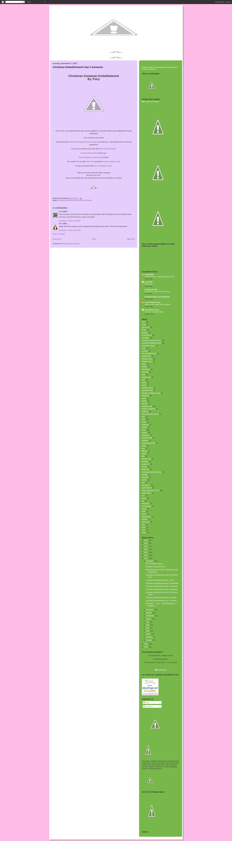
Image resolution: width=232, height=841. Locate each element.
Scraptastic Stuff (151, 289)
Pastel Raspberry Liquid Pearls (90, 157)
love (143, 483)
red (143, 501)
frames (144, 454)
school (144, 509)
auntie (144, 398)
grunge (144, 467)
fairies (144, 446)
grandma (145, 461)
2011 (146, 555)
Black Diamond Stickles (107, 149)
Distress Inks (146, 356)
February (149, 637)
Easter (144, 364)
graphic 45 (146, 464)
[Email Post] (79, 198)
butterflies (145, 425)
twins (144, 530)
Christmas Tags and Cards (155, 567)
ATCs (144, 322)
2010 (146, 558)
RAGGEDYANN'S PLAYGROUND (157, 297)
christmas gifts (147, 438)
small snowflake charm (112, 162)
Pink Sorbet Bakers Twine (102, 166)
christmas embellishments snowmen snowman (75, 200)
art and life (149, 282)
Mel (60, 211)
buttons (144, 427)
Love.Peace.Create (152, 310)
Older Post (131, 239)
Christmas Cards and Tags (151, 340)
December (150, 561)
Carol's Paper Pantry (153, 302)
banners (145, 404)
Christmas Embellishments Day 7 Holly (160, 580)
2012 (146, 552)
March (148, 634)
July (147, 622)
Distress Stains (147, 361)
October (149, 613)
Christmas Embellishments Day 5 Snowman (78, 67)
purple (144, 498)
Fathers (144, 367)
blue (143, 417)
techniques (146, 522)
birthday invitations (148, 409)
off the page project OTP (150, 490)
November (150, 610)
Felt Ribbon (146, 369)
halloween (145, 469)
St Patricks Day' (147, 388)
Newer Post (57, 239)
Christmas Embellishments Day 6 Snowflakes (162, 583)
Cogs (144, 348)
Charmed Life (147, 335)
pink (143, 496)
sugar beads (146, 517)
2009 (146, 644)
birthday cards (147, 406)
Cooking (145, 351)
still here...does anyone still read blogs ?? (158, 304)
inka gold (145, 477)
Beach (144, 330)
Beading (145, 333)
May (148, 628)
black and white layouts (150, 414)
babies (144, 401)
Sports (144, 385)
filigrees (145, 451)
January (149, 640)
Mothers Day (146, 377)
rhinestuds (145, 504)
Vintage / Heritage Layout (151, 393)
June (148, 625)
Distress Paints (147, 359)
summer (145, 519)
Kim (60, 224)
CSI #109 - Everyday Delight (154, 312)
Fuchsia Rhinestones (90, 153)
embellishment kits (148, 443)
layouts (144, 480)
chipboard (145, 435)
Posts (147, 703)
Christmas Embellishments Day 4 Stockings (161, 589)
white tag (78, 162)
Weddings (145, 396)
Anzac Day (146, 327)
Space (144, 383)
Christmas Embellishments (151, 343)
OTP (143, 380)
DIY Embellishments (149, 354)
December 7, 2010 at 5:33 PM (69, 221)
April (148, 631)
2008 (146, 647)
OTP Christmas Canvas (154, 564)
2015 (146, 543)
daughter (145, 440)
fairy (143, 448)
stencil (144, 514)
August (149, 619)
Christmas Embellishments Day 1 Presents (161, 601)
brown (144, 422)
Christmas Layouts (148, 346)
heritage (145, 475)
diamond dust (73, 142)
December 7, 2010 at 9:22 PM (69, 230)
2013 (146, 549)
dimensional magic (90, 142)
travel (144, 527)
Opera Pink (90, 162)
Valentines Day (147, 390)
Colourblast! (149, 275)
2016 (146, 540)
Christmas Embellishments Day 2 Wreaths (161, 598)
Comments (149, 706)
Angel (144, 325)
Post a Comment (59, 234)
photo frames (146, 493)
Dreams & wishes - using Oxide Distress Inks (159, 276)
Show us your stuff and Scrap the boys (157, 291)
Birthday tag (148, 284)
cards (144, 430)
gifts (143, 456)
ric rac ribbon (146, 506)
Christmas (145, 338)
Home (94, 239)
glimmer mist (146, 459)
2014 (146, 546)
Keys (143, 375)
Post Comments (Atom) (71, 244)
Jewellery (145, 372)
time (143, 525)
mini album (146, 485)
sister (144, 511)
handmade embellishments (152, 472)
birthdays (145, 411)
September (150, 616)
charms (144, 432)
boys (143, 419)
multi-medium (147, 488)
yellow (144, 533)
